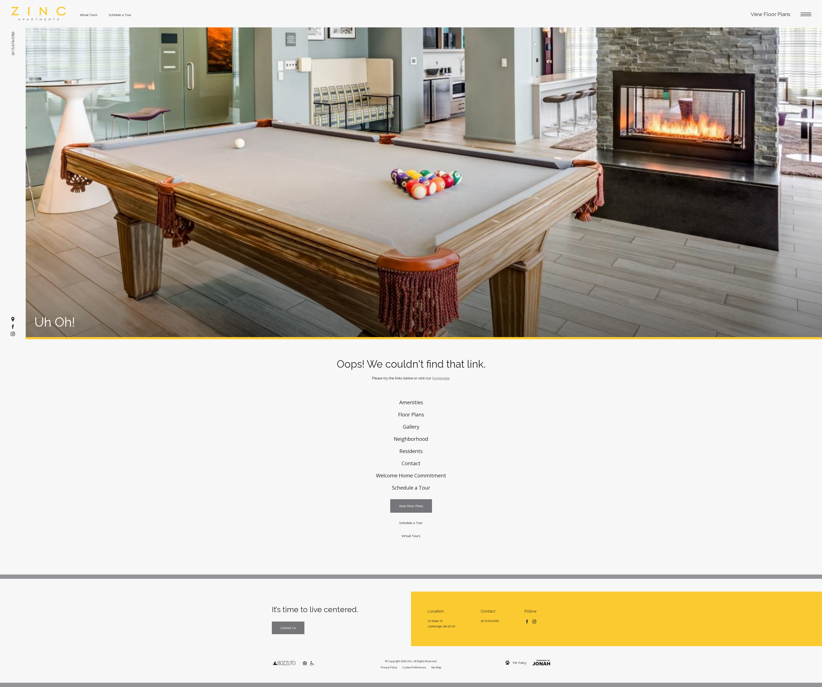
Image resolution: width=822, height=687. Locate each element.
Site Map (436, 667)
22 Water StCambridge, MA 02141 (441, 623)
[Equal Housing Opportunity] (305, 663)
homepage (441, 378)
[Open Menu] (806, 14)
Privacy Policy (389, 667)
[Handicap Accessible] (312, 663)
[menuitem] (411, 402)
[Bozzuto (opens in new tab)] (284, 663)
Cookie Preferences (414, 667)
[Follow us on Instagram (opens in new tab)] (13, 334)
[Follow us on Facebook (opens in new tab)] (13, 326)
